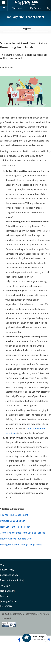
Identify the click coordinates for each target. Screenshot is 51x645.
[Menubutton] (3, 3)
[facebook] (19, 639)
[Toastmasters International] (25, 3)
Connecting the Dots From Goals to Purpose (22, 532)
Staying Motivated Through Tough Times (21, 544)
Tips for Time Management (14, 514)
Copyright (5, 585)
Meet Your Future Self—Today (15, 526)
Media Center (7, 590)
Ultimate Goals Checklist (12, 520)
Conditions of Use (9, 574)
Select (26, 29)
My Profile (35, 8)
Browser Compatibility (11, 580)
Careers (4, 596)
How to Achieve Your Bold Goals (16, 538)
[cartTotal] (3, 8)
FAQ (2, 564)
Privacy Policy (7, 569)
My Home (17, 8)
